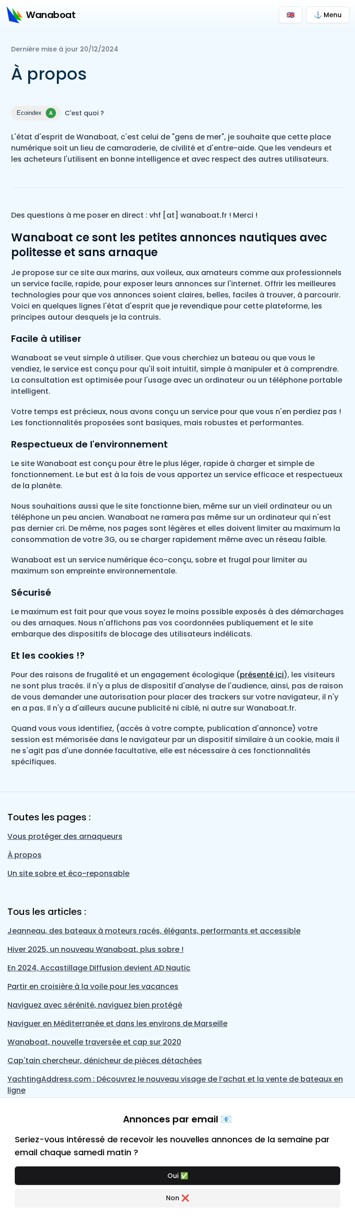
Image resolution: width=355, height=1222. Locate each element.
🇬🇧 (290, 14)
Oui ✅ (177, 1175)
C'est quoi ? (84, 113)
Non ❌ (177, 1198)
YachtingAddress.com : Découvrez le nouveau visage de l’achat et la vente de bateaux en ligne (175, 1085)
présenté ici (262, 674)
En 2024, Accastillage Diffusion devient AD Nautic (98, 968)
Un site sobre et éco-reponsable (68, 873)
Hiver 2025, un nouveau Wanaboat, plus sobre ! (95, 949)
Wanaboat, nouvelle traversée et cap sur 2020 (94, 1042)
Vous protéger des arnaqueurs (64, 836)
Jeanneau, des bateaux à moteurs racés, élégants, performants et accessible (153, 931)
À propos (24, 855)
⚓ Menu (328, 14)
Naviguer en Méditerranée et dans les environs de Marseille (117, 1023)
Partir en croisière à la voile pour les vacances (92, 986)
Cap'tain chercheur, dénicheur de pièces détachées (104, 1060)
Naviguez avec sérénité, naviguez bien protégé (94, 1005)
